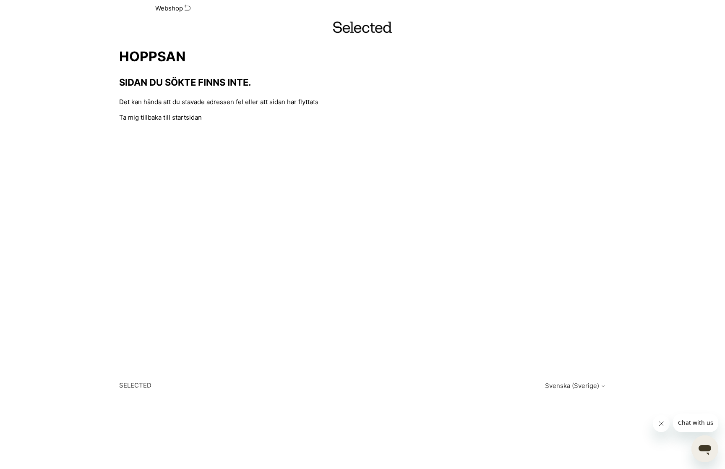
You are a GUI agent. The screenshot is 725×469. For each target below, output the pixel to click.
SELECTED (135, 385)
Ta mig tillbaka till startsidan (160, 117)
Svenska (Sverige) (573, 385)
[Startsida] (362, 27)
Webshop (170, 8)
